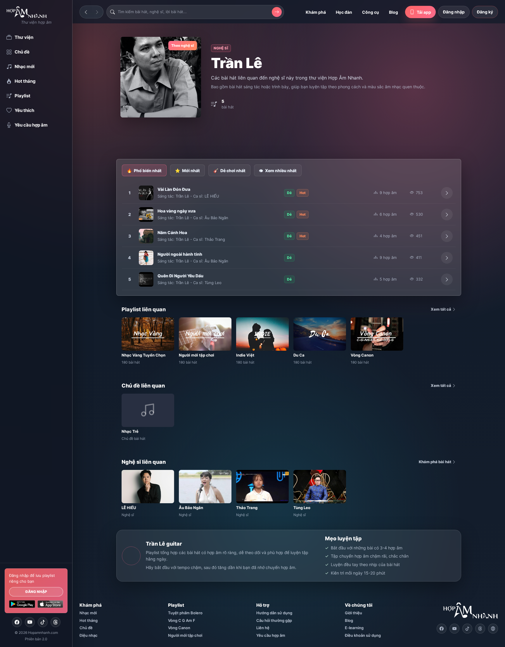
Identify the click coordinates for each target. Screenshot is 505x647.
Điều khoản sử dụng (363, 635)
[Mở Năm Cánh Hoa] (447, 236)
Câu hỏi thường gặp (274, 620)
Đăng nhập (36, 591)
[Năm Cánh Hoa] (146, 236)
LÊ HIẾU (212, 196)
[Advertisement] (288, 139)
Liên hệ (262, 627)
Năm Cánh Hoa (172, 232)
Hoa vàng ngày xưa (177, 210)
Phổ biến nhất (144, 170)
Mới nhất (187, 170)
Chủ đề (86, 627)
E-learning (354, 627)
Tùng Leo (213, 282)
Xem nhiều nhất (278, 170)
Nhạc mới (88, 612)
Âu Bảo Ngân (216, 217)
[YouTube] (30, 622)
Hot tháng (88, 620)
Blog (393, 12)
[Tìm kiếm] (277, 12)
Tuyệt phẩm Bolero (185, 612)
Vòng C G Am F (181, 620)
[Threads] (55, 622)
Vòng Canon (179, 627)
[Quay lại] (86, 12)
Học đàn (344, 12)
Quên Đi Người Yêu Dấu (180, 275)
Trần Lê (182, 196)
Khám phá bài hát (435, 461)
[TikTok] (43, 622)
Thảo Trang (215, 239)
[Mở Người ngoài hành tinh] (447, 258)
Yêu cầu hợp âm (270, 635)
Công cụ (370, 12)
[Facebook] (17, 622)
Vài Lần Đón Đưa (174, 189)
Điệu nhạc (88, 635)
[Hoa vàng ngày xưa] (146, 214)
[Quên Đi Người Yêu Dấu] (146, 279)
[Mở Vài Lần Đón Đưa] (447, 193)
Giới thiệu (353, 612)
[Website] (493, 629)
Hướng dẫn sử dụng (274, 612)
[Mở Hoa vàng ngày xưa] (447, 214)
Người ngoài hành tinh (180, 254)
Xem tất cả (441, 309)
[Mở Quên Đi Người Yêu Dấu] (447, 279)
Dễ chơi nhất (229, 170)
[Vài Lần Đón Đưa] (146, 193)
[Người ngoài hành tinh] (146, 257)
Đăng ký (485, 11)
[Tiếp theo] (97, 12)
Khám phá (316, 12)
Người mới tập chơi (185, 635)
